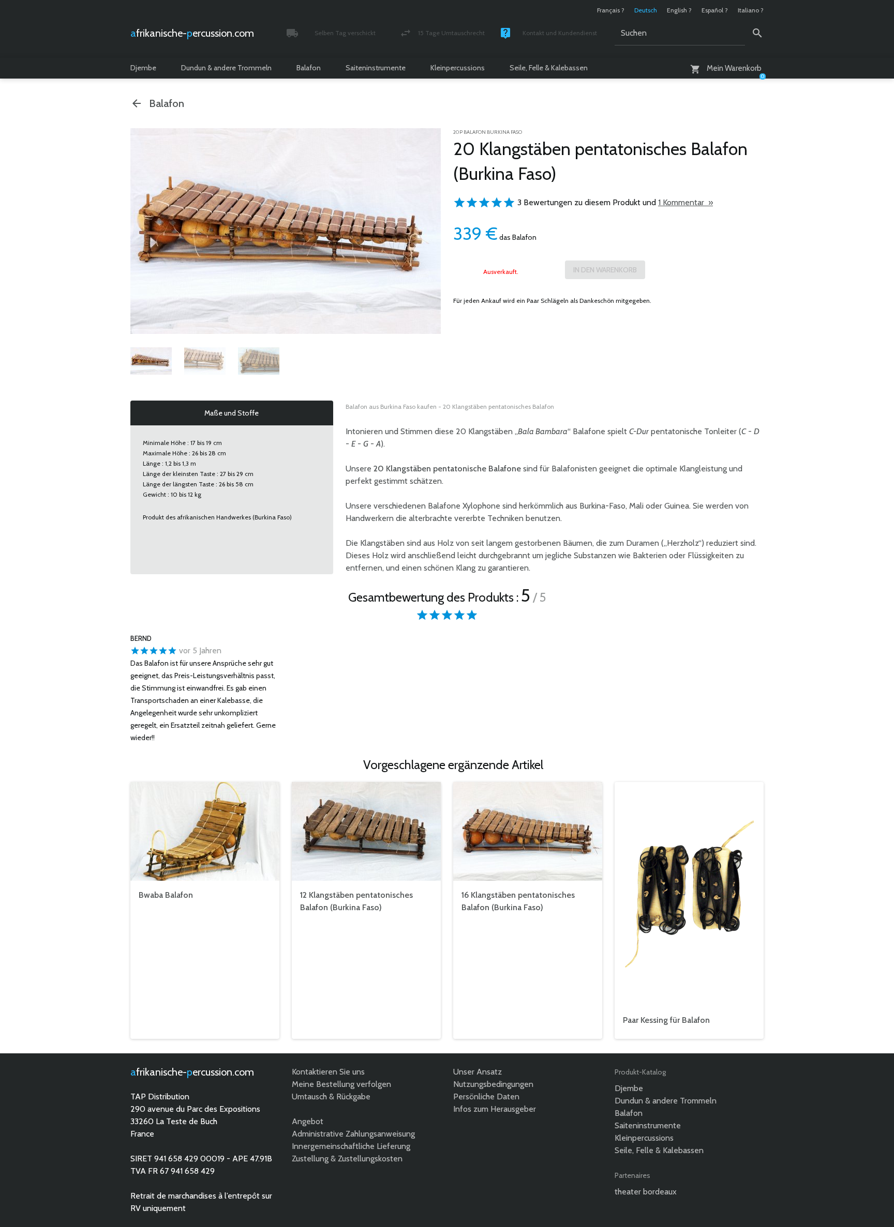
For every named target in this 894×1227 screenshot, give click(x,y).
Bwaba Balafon (166, 895)
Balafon (308, 67)
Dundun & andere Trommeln (226, 67)
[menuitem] (151, 361)
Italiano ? (751, 10)
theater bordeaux (646, 1192)
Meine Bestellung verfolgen (341, 1084)
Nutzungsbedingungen (493, 1084)
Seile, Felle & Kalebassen (549, 67)
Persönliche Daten (486, 1096)
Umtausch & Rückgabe (331, 1096)
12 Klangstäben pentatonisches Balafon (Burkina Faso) (356, 901)
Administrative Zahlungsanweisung (353, 1134)
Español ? (715, 10)
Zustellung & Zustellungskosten (347, 1158)
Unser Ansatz (477, 1072)
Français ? (610, 10)
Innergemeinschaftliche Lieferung (351, 1146)
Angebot (307, 1121)
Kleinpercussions (457, 67)
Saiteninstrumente (376, 67)
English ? (679, 10)
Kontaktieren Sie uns (328, 1072)
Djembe (143, 67)
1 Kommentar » (685, 202)
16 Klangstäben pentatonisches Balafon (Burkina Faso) (518, 901)
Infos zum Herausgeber (494, 1109)
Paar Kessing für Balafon (666, 1020)
